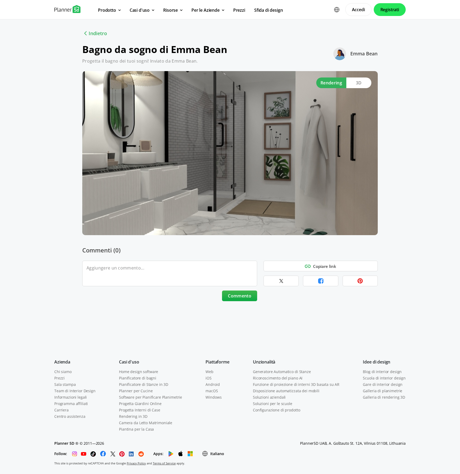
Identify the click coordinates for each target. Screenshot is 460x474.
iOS (209, 378)
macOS (212, 390)
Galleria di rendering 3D (384, 397)
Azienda (62, 362)
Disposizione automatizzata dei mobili (286, 390)
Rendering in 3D (133, 416)
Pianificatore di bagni (137, 378)
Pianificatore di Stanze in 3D (143, 384)
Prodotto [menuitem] (107, 10)
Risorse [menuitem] (170, 10)
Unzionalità (264, 362)
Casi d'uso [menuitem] (140, 10)
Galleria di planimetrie (382, 390)
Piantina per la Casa (136, 429)
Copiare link (324, 266)
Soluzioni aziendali (269, 397)
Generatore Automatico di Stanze (282, 371)
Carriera (61, 409)
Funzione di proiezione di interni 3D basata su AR (296, 384)
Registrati (389, 10)
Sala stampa (65, 384)
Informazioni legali (70, 397)
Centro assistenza (69, 416)
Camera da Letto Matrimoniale (145, 422)
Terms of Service (164, 463)
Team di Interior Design (75, 390)
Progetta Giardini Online (140, 403)
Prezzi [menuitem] (239, 10)
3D (359, 83)
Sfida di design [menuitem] (268, 10)
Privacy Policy (136, 463)
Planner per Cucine (136, 390)
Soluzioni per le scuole (272, 403)
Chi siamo (63, 371)
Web (209, 371)
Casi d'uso (129, 362)
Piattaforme (217, 362)
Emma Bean (363, 53)
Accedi (358, 10)
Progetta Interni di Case (139, 409)
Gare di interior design (382, 384)
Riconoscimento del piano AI (277, 378)
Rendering (331, 83)
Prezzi (59, 378)
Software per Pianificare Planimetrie (150, 397)
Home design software (138, 371)
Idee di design (376, 362)
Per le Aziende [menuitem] (205, 10)
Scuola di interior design (384, 378)
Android (213, 384)
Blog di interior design (382, 371)
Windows (213, 397)
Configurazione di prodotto (276, 409)
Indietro (98, 33)
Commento (239, 296)
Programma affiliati (71, 403)
